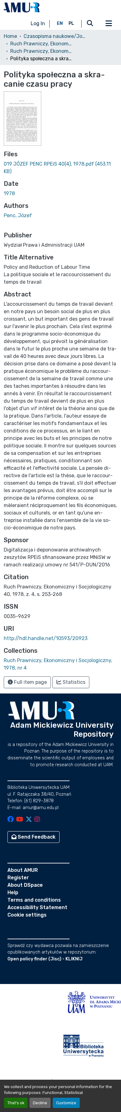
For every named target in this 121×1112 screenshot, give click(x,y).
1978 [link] (9, 193)
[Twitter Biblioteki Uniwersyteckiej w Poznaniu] (29, 820)
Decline (40, 1103)
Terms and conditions (34, 900)
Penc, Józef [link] (18, 215)
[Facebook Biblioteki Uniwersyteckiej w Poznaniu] (10, 820)
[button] (22, 7)
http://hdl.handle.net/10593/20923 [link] (45, 638)
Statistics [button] (73, 682)
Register (18, 878)
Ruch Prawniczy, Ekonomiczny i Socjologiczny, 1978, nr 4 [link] (41, 51)
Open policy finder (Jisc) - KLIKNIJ (45, 959)
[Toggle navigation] (108, 24)
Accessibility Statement (37, 907)
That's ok (15, 1103)
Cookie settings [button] (27, 915)
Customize (66, 1103)
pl (71, 23)
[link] (60, 167)
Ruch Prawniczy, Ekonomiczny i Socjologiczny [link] (41, 44)
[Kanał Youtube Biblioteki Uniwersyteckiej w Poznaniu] (19, 820)
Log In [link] (38, 23)
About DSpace (25, 885)
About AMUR (22, 870)
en (60, 23)
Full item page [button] (30, 682)
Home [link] (10, 36)
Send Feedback (36, 837)
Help (12, 892)
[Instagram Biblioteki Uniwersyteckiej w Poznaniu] (37, 820)
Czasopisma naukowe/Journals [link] (55, 36)
